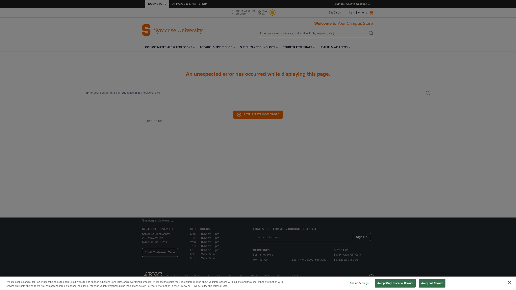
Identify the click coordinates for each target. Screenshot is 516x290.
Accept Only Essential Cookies (395, 283)
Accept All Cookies (432, 283)
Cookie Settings (359, 283)
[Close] (509, 282)
